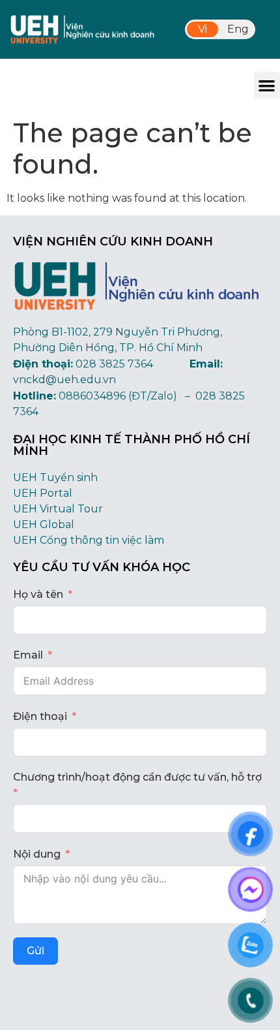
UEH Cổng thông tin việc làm (88, 540)
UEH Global (43, 524)
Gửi (35, 950)
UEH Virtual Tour (58, 509)
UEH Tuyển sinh (55, 477)
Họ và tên (38, 594)
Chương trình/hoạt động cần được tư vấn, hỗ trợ (137, 777)
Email (28, 655)
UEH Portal (42, 493)
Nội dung (37, 854)
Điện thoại (40, 716)
